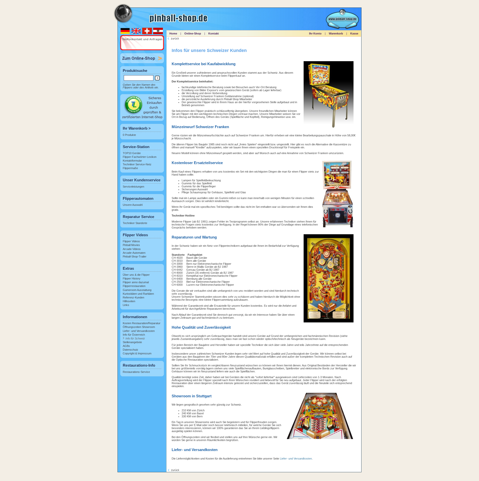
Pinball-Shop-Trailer (134, 256)
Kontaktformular (132, 160)
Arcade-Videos (132, 248)
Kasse (354, 33)
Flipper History (131, 278)
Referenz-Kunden (133, 297)
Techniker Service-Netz (137, 164)
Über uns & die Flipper (136, 274)
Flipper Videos (131, 241)
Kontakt (213, 33)
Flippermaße (130, 168)
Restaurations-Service (136, 371)
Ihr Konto (315, 33)
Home (173, 33)
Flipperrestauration (134, 285)
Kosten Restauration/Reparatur (141, 323)
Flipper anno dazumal (136, 282)
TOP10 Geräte (132, 153)
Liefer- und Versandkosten (139, 330)
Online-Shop (192, 33)
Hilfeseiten (129, 301)
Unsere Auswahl (132, 204)
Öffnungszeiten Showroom (139, 326)
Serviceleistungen (133, 186)
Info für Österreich (134, 334)
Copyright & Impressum (137, 353)
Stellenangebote (132, 342)
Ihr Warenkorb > (137, 128)
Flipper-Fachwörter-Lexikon (139, 156)
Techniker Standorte (135, 223)
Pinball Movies (131, 244)
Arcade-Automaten (134, 252)
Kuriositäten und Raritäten (138, 293)
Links (126, 304)
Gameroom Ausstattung (137, 289)
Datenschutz (130, 349)
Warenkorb (336, 33)
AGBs (126, 345)
